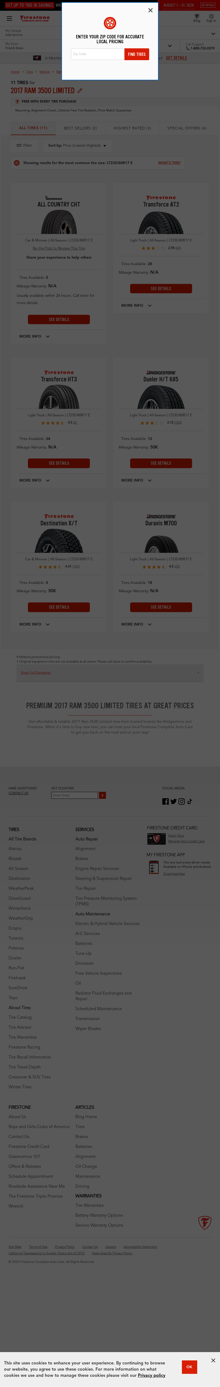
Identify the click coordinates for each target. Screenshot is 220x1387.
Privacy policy (151, 1376)
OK (189, 1367)
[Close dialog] (150, 10)
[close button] (213, 1360)
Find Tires (137, 54)
